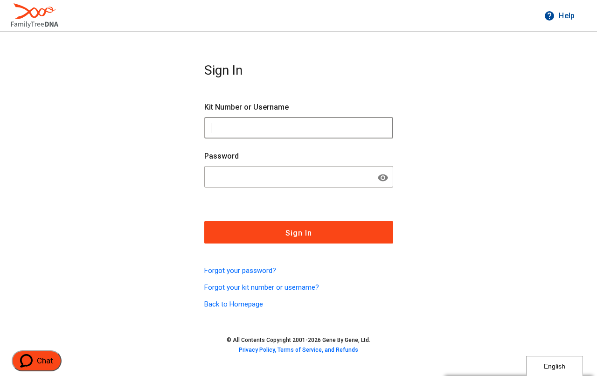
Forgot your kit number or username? (261, 287)
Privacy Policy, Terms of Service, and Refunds (298, 350)
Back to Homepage (233, 304)
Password (221, 156)
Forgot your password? (240, 270)
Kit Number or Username (246, 107)
